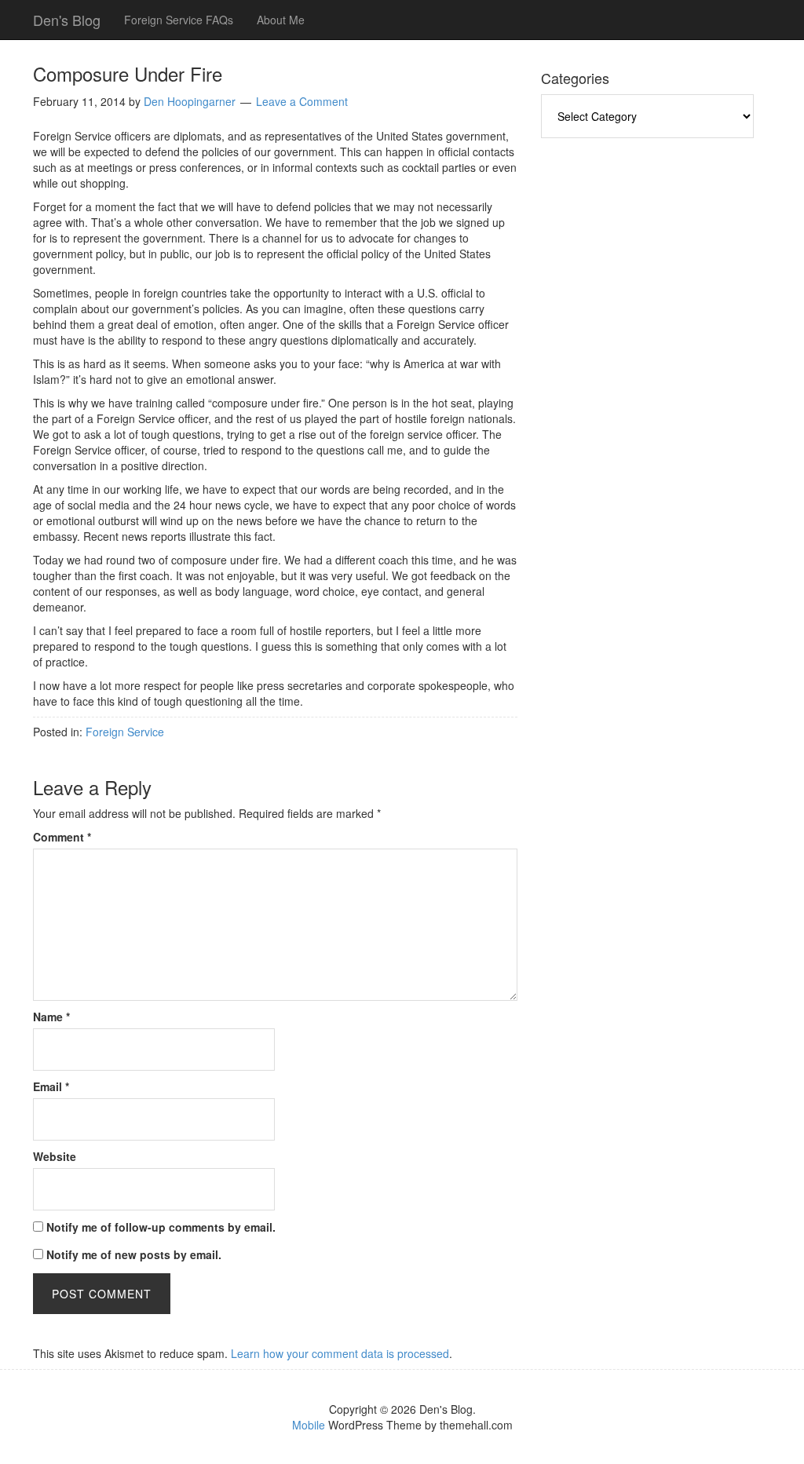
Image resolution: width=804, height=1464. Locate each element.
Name (51, 1016)
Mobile (308, 1425)
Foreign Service (125, 731)
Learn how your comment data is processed (340, 1353)
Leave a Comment (302, 101)
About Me (281, 19)
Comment (62, 837)
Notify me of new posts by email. (133, 1254)
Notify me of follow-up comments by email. (161, 1227)
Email (51, 1086)
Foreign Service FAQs (178, 19)
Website (54, 1156)
